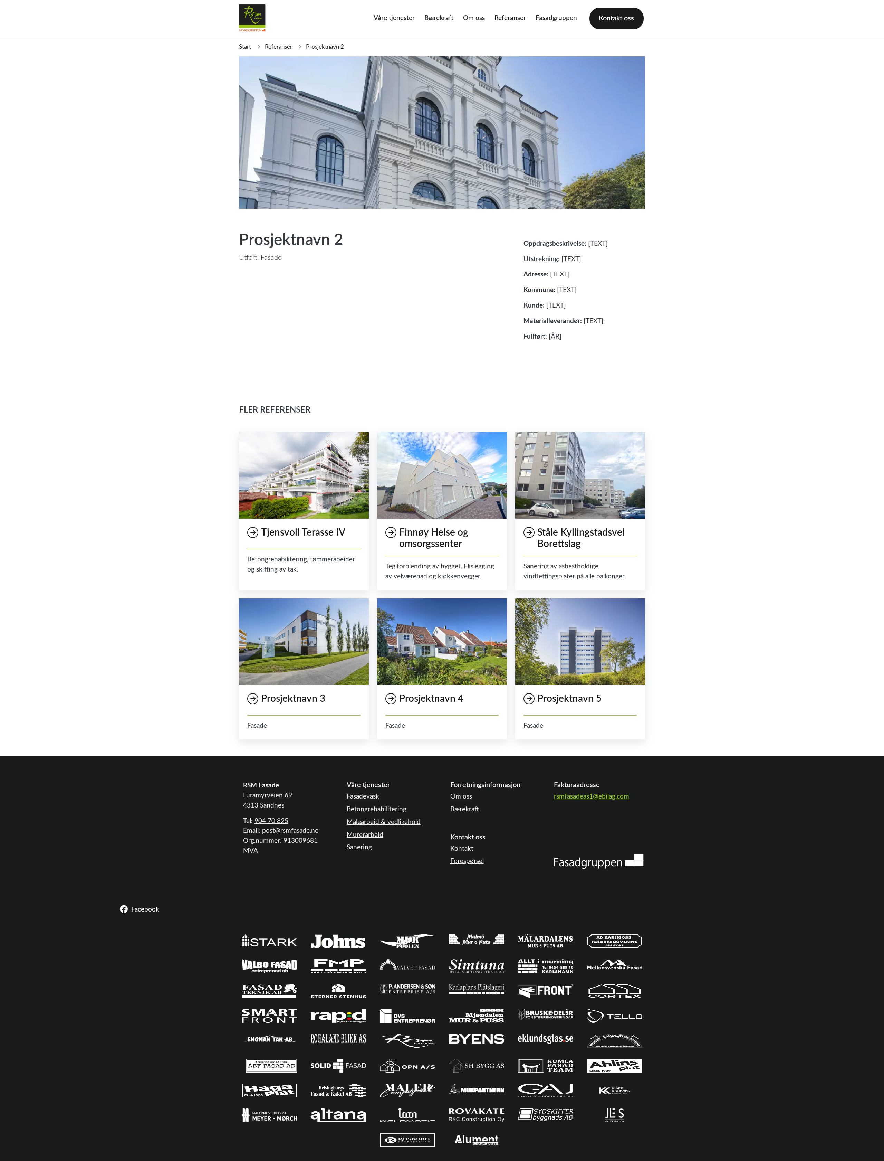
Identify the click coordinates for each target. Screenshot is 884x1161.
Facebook (145, 909)
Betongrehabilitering (376, 809)
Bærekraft (438, 18)
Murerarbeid (365, 835)
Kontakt (461, 849)
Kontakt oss (616, 18)
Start (245, 47)
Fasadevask (363, 796)
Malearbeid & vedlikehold (384, 822)
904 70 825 (271, 821)
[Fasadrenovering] (599, 861)
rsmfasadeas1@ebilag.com (591, 796)
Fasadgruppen (556, 18)
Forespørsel (467, 861)
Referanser (510, 18)
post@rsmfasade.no (290, 831)
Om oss (474, 18)
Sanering (359, 847)
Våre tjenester (394, 18)
